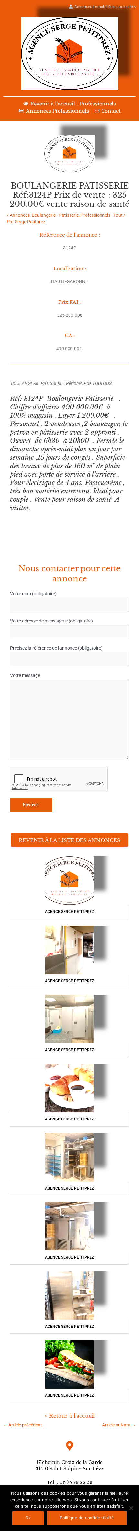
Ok (28, 1517)
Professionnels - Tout (101, 215)
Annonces (20, 215)
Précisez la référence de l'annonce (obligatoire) (56, 648)
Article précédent (22, 1424)
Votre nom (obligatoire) (33, 593)
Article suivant (119, 1424)
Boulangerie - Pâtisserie (55, 215)
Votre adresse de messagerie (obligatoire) (51, 620)
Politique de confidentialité (87, 1517)
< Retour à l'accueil (70, 1416)
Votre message (25, 675)
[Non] (131, 1508)
